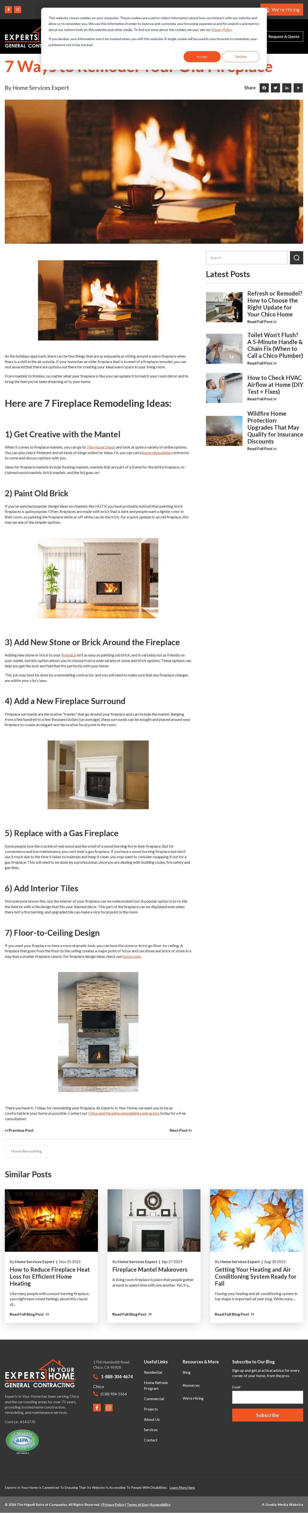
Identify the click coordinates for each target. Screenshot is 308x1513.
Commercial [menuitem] (154, 1398)
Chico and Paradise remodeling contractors (124, 1113)
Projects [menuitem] (151, 1409)
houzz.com (132, 956)
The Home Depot (101, 447)
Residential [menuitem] (153, 1372)
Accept (202, 57)
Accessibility (160, 1504)
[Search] (296, 257)
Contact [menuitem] (150, 1440)
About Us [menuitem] (152, 1419)
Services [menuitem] (151, 1429)
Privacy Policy (222, 30)
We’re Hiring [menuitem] (193, 1398)
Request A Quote (284, 36)
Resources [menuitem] (191, 1385)
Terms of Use (137, 1504)
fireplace (68, 655)
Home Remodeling (26, 1151)
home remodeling (156, 452)
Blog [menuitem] (187, 1372)
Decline (241, 57)
